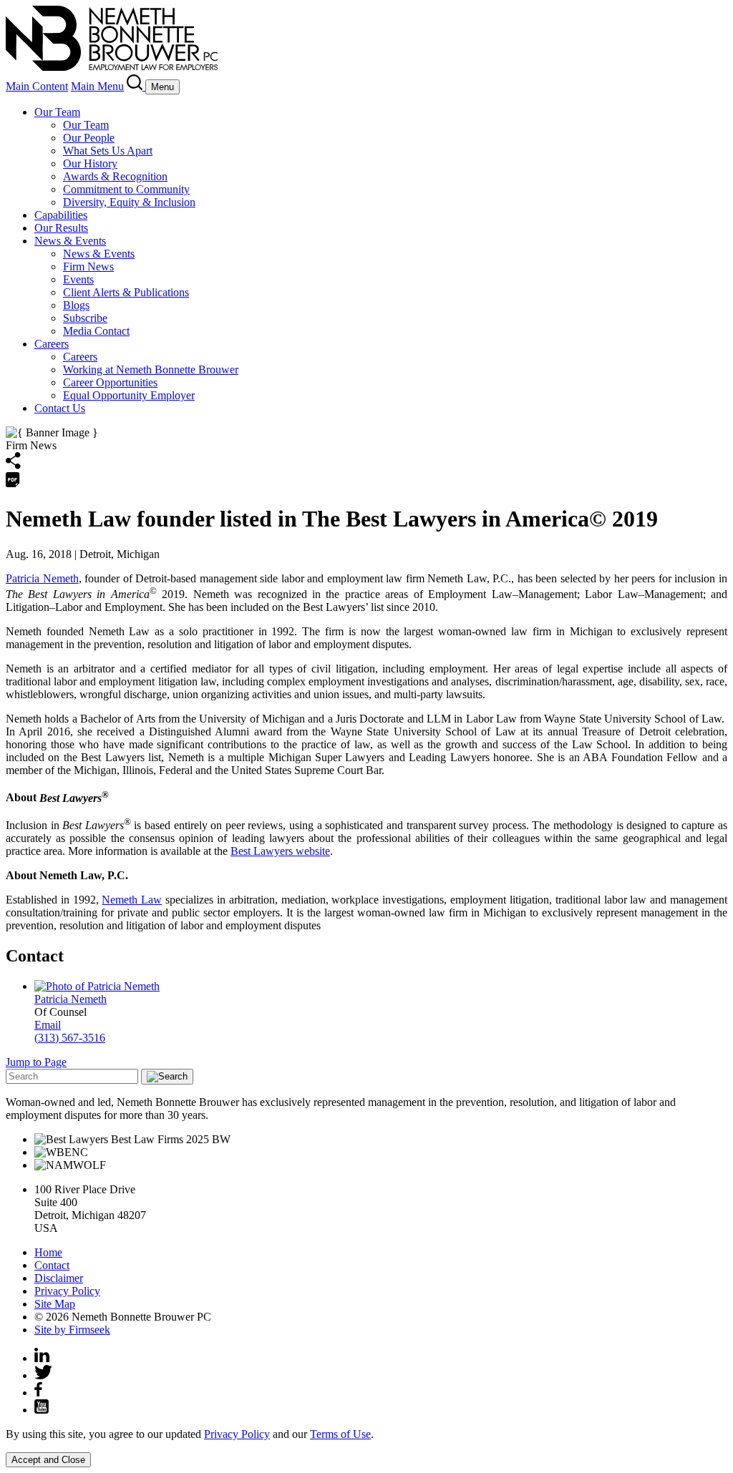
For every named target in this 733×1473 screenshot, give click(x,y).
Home (48, 1252)
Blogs (76, 305)
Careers (51, 344)
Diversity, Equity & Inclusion (129, 202)
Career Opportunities (110, 382)
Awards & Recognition (115, 176)
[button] (13, 465)
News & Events (70, 241)
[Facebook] (38, 1392)
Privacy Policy (67, 1291)
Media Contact (96, 331)
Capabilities (60, 215)
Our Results (61, 228)
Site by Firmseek (72, 1329)
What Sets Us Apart (107, 151)
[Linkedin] (41, 1358)
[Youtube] (41, 1410)
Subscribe (85, 318)
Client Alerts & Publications (126, 292)
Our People (89, 138)
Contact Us (59, 408)
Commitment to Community (126, 189)
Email (47, 1025)
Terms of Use (340, 1434)
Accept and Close (48, 1459)
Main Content (37, 86)
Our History (90, 163)
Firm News (88, 266)
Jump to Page (36, 1062)
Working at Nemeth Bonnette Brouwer (150, 369)
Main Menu (97, 86)
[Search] (136, 86)
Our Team (57, 112)
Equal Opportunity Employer (129, 395)
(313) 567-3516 (69, 1038)
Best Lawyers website (280, 851)
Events (78, 279)
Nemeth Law (132, 900)
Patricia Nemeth (42, 578)
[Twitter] (43, 1375)
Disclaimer (58, 1278)
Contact (51, 1265)
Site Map (54, 1304)
